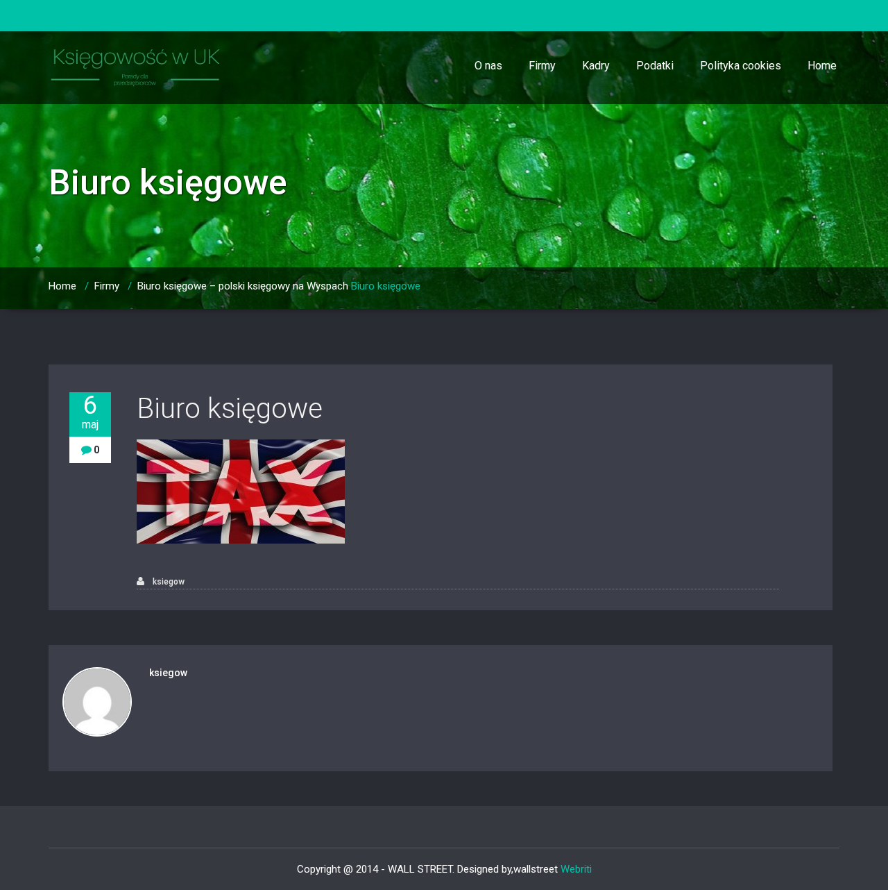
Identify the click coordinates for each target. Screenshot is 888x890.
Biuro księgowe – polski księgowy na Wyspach (242, 286)
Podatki (655, 65)
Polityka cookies (740, 65)
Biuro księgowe (230, 408)
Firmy (542, 65)
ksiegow (168, 582)
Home (822, 65)
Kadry (596, 65)
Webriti (576, 869)
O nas (488, 65)
